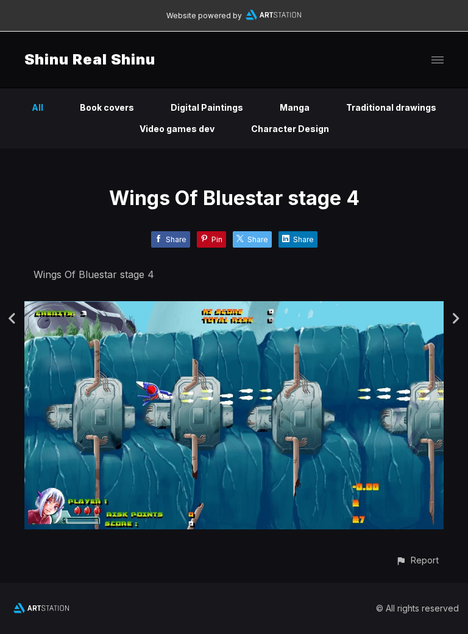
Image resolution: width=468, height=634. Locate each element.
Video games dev (177, 129)
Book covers (107, 107)
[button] (417, 560)
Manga (295, 107)
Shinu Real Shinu (89, 59)
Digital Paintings (207, 107)
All (37, 107)
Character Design (290, 129)
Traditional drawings (391, 107)
